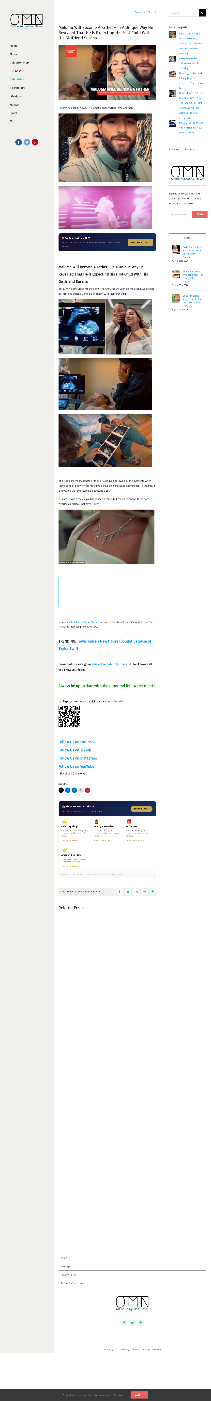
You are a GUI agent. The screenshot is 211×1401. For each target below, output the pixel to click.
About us (65, 1257)
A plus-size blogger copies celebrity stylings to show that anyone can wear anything (191, 43)
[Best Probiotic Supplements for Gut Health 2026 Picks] (176, 296)
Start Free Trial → (140, 242)
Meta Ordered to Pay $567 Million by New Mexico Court (191, 127)
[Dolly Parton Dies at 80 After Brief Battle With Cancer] (176, 248)
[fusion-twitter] (132, 1323)
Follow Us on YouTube (76, 766)
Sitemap (65, 1266)
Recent (187, 238)
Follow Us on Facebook (77, 742)
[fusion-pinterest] (140, 1323)
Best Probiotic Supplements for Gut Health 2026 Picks (191, 300)
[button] (176, 274)
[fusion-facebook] (124, 1323)
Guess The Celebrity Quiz (108, 664)
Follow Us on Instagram (78, 758)
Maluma (63, 107)
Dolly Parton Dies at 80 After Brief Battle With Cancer (192, 252)
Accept (139, 1394)
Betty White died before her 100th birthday (189, 63)
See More (119, 1395)
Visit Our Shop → (141, 808)
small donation (115, 701)
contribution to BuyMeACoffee (83, 622)
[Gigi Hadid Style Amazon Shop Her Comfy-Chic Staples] (176, 272)
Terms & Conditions (71, 1283)
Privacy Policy (68, 1274)
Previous (140, 12)
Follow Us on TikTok (75, 750)
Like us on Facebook (184, 149)
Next (150, 12)
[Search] (27, 121)
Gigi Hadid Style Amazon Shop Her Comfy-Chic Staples (192, 276)
